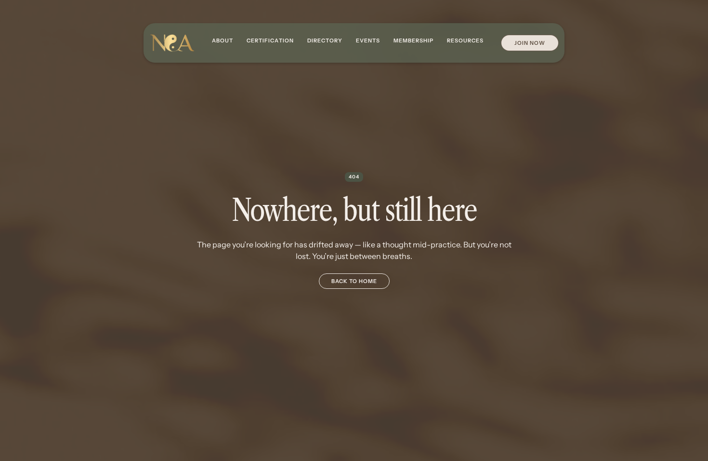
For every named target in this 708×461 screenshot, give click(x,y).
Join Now (529, 43)
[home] (172, 43)
